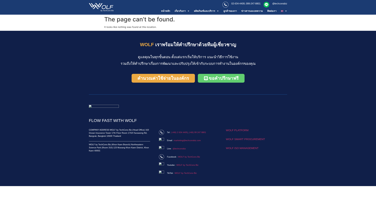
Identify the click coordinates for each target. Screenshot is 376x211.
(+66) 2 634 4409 (179, 132)
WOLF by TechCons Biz (189, 157)
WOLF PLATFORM (237, 130)
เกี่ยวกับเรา (180, 11)
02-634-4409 (238, 3)
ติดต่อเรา (272, 11)
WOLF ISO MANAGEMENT (242, 148)
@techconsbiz (279, 3)
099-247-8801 (253, 3)
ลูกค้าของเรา (230, 11)
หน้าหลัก (165, 11)
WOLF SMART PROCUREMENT (245, 139)
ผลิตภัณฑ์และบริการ (204, 11)
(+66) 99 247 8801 (197, 132)
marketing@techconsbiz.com (187, 140)
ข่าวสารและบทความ (252, 11)
